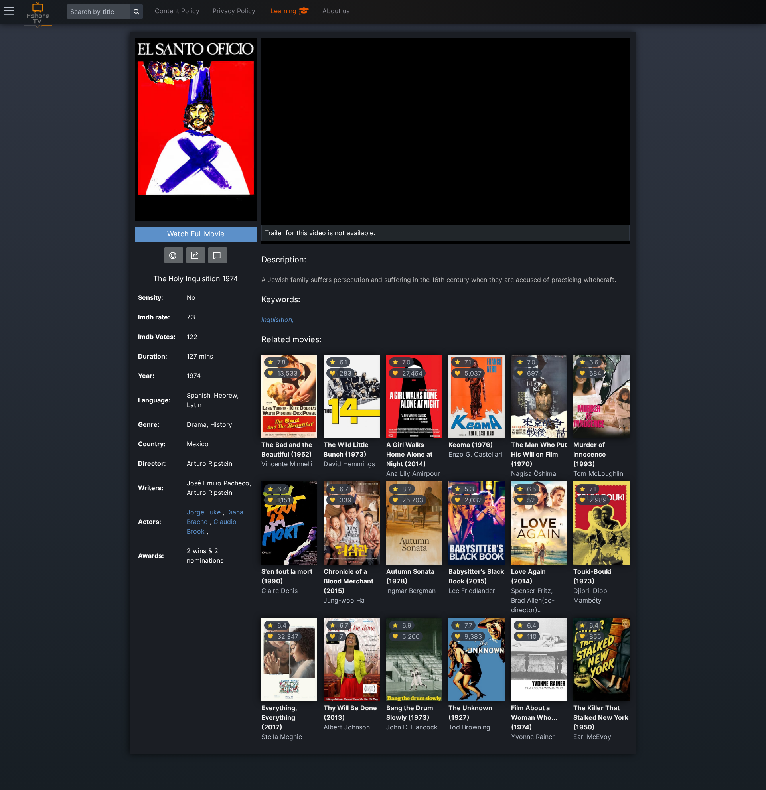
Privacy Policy (234, 11)
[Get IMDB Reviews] (173, 255)
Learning (284, 11)
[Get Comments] (217, 255)
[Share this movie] (195, 255)
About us (335, 11)
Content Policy (177, 11)
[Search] (136, 11)
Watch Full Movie (195, 234)
